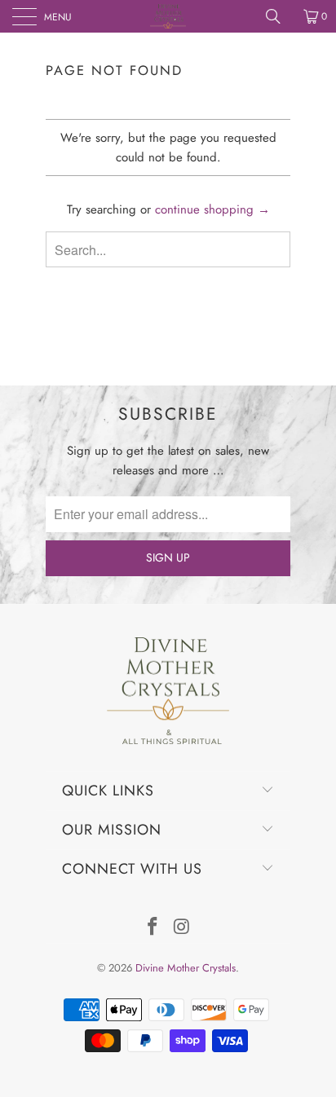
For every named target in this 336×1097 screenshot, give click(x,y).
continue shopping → (212, 209)
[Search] (279, 16)
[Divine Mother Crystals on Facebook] (152, 928)
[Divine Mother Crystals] (168, 16)
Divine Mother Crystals (185, 968)
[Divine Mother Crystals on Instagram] (182, 928)
